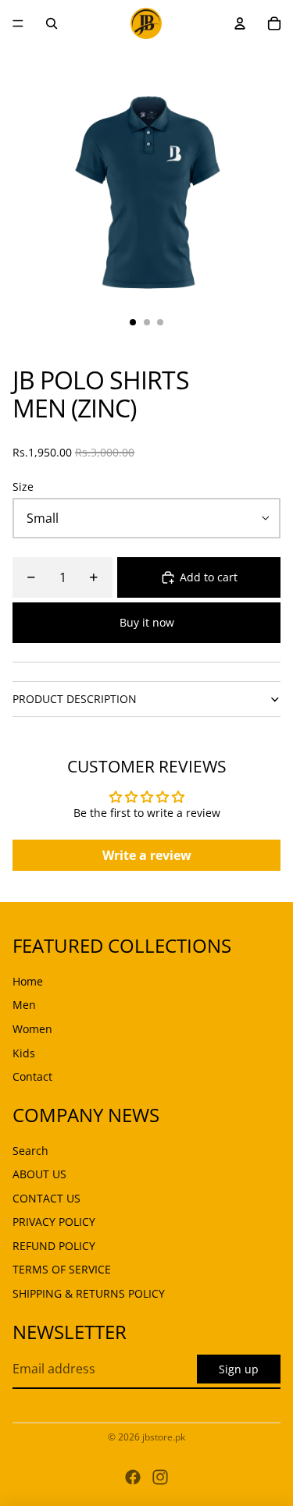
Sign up (239, 1369)
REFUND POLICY (54, 1245)
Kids (24, 1053)
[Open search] (51, 23)
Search (30, 1150)
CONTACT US (46, 1198)
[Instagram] (160, 1477)
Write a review (146, 855)
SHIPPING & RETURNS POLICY (89, 1293)
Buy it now (147, 622)
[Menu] (18, 23)
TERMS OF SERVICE (62, 1269)
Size (23, 486)
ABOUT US (39, 1174)
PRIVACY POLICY (54, 1221)
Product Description (75, 698)
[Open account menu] (240, 23)
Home (28, 981)
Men (24, 1004)
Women (32, 1028)
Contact (32, 1076)
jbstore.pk (163, 1437)
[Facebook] (132, 1477)
